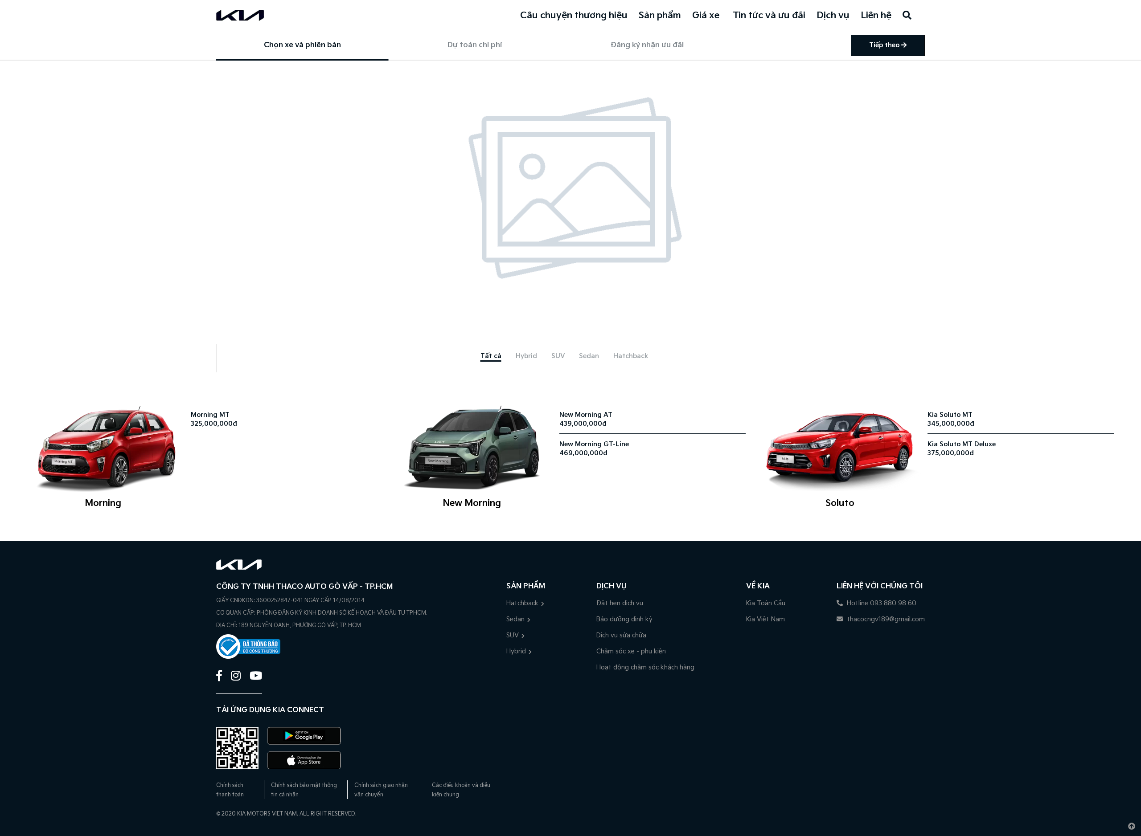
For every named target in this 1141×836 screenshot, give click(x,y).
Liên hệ (876, 15)
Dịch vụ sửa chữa (621, 635)
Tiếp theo (885, 45)
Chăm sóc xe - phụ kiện (631, 651)
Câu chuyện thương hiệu (574, 15)
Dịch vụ (833, 15)
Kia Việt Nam (765, 619)
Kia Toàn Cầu (765, 603)
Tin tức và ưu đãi (769, 15)
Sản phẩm (660, 15)
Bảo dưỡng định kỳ (624, 619)
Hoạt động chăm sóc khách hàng (645, 667)
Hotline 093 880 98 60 (880, 603)
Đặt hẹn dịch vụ (619, 603)
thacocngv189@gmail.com (885, 619)
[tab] (491, 356)
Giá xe (705, 15)
